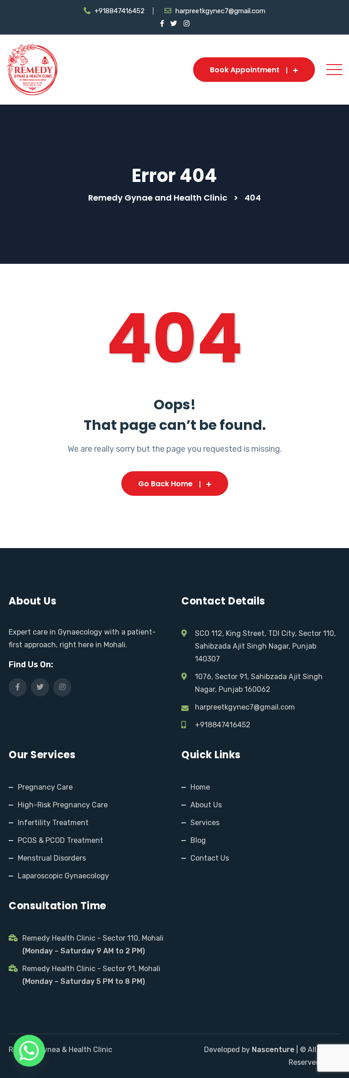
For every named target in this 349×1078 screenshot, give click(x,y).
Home (200, 787)
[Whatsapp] (29, 1051)
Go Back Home (165, 484)
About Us (206, 805)
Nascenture (273, 1049)
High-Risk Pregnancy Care (63, 805)
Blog (198, 840)
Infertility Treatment (53, 822)
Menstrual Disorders (52, 858)
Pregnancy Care (45, 787)
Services (204, 822)
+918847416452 (120, 11)
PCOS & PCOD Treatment (60, 840)
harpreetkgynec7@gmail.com (220, 11)
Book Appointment (244, 70)
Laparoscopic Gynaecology (63, 875)
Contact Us (209, 858)
